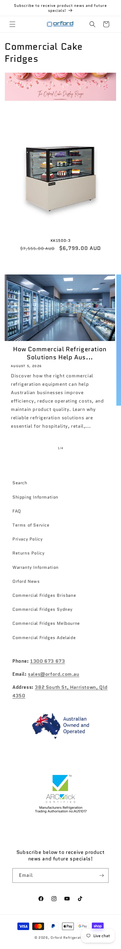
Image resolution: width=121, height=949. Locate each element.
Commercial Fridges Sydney (42, 609)
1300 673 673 (47, 661)
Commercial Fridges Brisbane (44, 595)
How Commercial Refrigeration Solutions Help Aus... (60, 353)
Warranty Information (35, 567)
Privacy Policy (27, 539)
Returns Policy (28, 553)
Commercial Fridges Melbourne (46, 623)
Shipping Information (35, 497)
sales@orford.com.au (53, 674)
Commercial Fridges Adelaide (44, 637)
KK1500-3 (61, 240)
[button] (12, 24)
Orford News (26, 581)
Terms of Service (31, 525)
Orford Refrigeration (69, 937)
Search (19, 483)
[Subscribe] (101, 875)
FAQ (16, 511)
